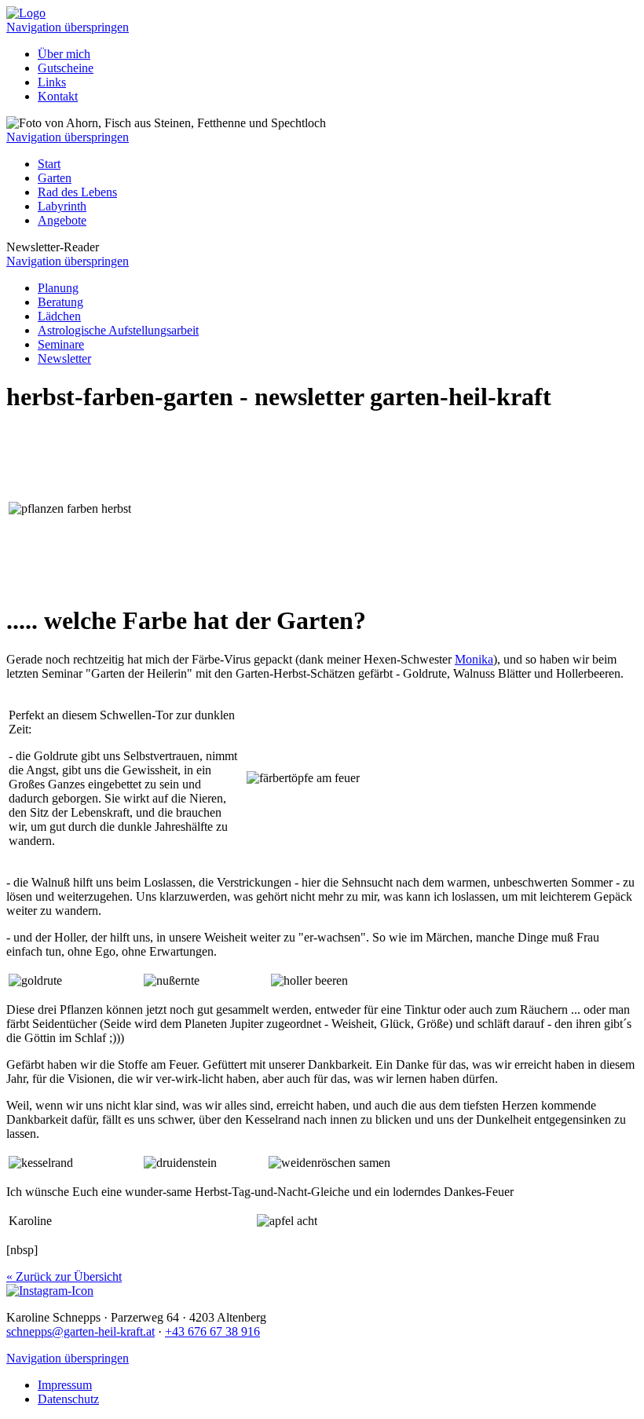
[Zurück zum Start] (26, 13)
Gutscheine (65, 68)
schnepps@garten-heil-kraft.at (80, 1331)
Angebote (62, 220)
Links (52, 82)
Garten (54, 178)
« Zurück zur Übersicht (64, 1276)
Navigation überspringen (67, 27)
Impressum (65, 1385)
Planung (58, 287)
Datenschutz (68, 1399)
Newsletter (64, 358)
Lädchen (59, 316)
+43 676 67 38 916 (212, 1331)
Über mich (64, 53)
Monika (474, 659)
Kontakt (58, 96)
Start (49, 163)
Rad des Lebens (77, 192)
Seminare (61, 344)
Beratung (60, 302)
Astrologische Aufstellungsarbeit (118, 330)
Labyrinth (62, 206)
